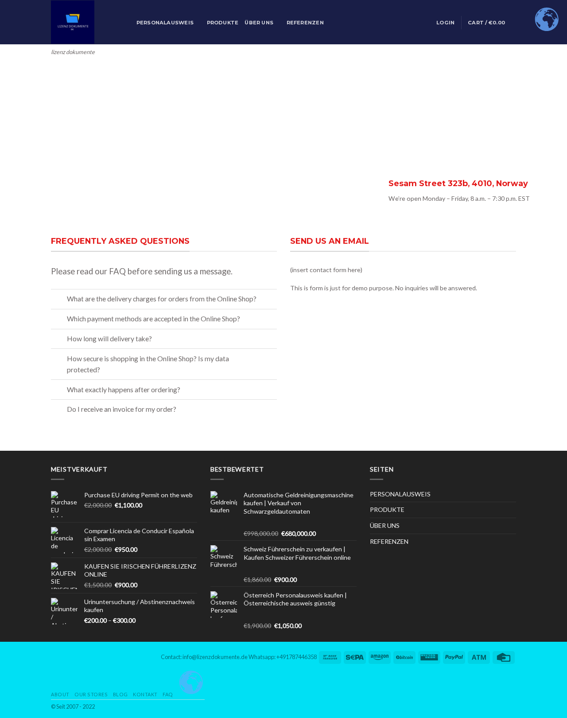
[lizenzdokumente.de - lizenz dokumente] (81, 22)
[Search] (127, 23)
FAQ (168, 694)
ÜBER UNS (259, 23)
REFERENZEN (305, 23)
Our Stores (91, 694)
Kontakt (145, 694)
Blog (120, 694)
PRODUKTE (223, 23)
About (60, 694)
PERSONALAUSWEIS (165, 23)
